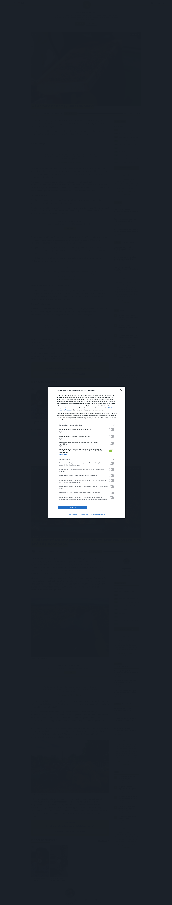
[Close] (106, 441)
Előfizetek (101, 459)
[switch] (111, 463)
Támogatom (90, 459)
